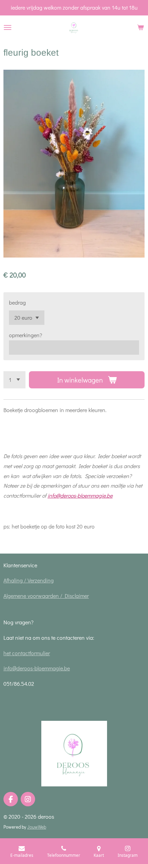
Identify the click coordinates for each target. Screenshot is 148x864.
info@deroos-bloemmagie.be (80, 495)
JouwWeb (36, 827)
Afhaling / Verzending (28, 580)
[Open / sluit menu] (7, 27)
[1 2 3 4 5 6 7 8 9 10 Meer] (14, 379)
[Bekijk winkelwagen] (140, 27)
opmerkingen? (25, 335)
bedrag (17, 302)
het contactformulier (26, 653)
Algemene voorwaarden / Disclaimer (46, 595)
